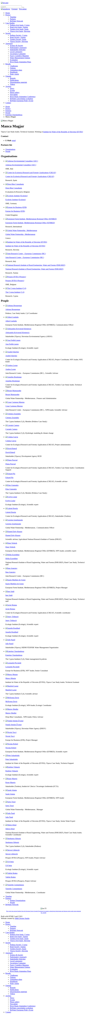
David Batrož (10, 452)
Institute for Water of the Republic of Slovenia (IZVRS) (63, 132)
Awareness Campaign (18, 54)
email (14, 140)
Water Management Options (20, 58)
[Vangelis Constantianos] (14, 885)
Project (7, 15)
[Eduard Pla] (10, 474)
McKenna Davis (11, 701)
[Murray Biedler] (11, 709)
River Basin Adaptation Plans (20, 62)
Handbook (14, 72)
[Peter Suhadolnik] (12, 755)
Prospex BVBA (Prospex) (14, 281)
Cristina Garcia (10, 441)
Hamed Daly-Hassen (12, 535)
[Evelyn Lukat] (11, 497)
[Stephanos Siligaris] (13, 838)
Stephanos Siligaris (12, 842)
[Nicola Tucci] (10, 732)
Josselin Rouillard (11, 632)
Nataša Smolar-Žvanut (13, 725)
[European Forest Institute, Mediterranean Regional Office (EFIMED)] (31, 219)
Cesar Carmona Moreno (14, 406)
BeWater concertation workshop (21, 99)
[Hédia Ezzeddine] (12, 555)
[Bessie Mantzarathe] (13, 391)
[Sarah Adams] (11, 790)
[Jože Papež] (10, 640)
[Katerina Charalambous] (14, 651)
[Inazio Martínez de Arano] (15, 580)
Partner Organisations (17, 900)
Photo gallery (14, 92)
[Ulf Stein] (9, 862)
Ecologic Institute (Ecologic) (15, 200)
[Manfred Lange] (11, 686)
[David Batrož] (11, 448)
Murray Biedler (10, 713)
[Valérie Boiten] (11, 873)
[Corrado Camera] (12, 425)
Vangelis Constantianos (13, 889)
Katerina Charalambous (13, 115)
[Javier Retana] (11, 605)
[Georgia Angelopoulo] (14, 520)
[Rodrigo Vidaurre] (12, 767)
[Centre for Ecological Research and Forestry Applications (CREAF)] (30, 173)
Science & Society (16, 46)
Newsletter (23, 9)
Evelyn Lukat (10, 501)
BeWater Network (16, 21)
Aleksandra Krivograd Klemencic (17, 333)
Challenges (14, 66)
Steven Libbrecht (11, 854)
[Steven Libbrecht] (12, 850)
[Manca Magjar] (11, 674)
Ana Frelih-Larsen (12, 344)
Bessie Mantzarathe (12, 394)
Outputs (8, 76)
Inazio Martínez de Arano (14, 584)
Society (8, 33)
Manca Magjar (10, 678)
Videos (12, 84)
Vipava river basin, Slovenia (20, 31)
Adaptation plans (16, 70)
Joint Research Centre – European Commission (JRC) (24, 257)
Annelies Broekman (12, 381)
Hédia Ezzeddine (11, 559)
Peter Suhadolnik (11, 759)
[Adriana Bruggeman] (13, 306)
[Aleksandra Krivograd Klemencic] (18, 329)
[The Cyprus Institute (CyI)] (15, 288)
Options (13, 68)
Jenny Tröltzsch (11, 620)
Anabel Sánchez (11, 356)
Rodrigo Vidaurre (11, 771)
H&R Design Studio (22, 918)
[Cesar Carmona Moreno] (14, 402)
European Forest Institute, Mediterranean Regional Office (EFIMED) (30, 223)
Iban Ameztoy (10, 572)
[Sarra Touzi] (10, 802)
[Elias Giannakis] (11, 485)
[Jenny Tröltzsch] (11, 617)
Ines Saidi (8, 595)
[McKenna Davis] (12, 698)
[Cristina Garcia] (11, 437)
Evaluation (14, 60)
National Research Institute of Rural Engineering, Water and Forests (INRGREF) (34, 269)
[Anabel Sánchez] (12, 352)
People (7, 113)
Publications (14, 80)
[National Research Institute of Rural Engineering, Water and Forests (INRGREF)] (35, 265)
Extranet (15, 9)
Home (7, 13)
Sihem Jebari (10, 829)
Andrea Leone (10, 369)
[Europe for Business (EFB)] (16, 207)
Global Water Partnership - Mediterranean (20, 234)
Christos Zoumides (12, 418)
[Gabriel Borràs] (11, 508)
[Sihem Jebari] (10, 825)
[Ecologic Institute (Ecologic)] (16, 196)
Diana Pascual (10, 464)
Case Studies (10, 23)
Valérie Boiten (10, 877)
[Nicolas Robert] (11, 744)
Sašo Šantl (9, 817)
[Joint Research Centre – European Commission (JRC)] (25, 254)
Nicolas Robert (10, 748)
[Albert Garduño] (12, 317)
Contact (8, 103)
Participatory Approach (18, 48)
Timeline (13, 17)
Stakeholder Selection (17, 50)
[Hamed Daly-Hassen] (13, 532)
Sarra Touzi (9, 806)
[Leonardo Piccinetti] (13, 663)
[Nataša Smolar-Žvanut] (14, 721)
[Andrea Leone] (11, 365)
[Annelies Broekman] (13, 377)
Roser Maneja (10, 782)
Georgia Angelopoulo (13, 524)
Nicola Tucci (10, 736)
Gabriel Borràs (10, 512)
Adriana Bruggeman (12, 309)
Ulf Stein (8, 865)
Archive (8, 86)
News (12, 88)
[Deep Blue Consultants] (14, 184)
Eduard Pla (9, 478)
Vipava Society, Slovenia (19, 41)
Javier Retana (10, 609)
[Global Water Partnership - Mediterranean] (21, 230)
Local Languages (16, 52)
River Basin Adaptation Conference (22, 97)
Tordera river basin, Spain (19, 29)
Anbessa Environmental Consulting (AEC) (20, 165)
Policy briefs (14, 74)
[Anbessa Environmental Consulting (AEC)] (21, 161)
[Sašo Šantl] (10, 813)
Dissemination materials (18, 82)
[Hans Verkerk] (11, 543)
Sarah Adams (10, 794)
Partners (13, 19)
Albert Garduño (11, 321)
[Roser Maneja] (11, 779)
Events (12, 90)
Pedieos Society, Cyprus (18, 35)
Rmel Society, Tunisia (18, 37)
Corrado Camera (11, 429)
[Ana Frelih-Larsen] (12, 340)
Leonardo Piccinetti (12, 667)
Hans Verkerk (10, 547)
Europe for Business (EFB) (15, 211)
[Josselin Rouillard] (12, 628)
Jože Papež (9, 644)
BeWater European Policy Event (21, 101)
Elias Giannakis (11, 489)
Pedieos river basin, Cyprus (20, 25)
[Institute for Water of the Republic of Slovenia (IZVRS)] (26, 242)
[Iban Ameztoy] (11, 568)
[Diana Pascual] (11, 460)
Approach (9, 43)
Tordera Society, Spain (18, 39)
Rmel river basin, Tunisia (19, 27)
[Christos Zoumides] (13, 414)
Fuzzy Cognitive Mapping (19, 56)
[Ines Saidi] (9, 591)
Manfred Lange (11, 690)
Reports (13, 78)
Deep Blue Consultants (13, 188)
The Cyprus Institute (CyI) (14, 292)
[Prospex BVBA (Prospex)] (15, 277)
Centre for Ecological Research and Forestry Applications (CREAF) (29, 176)
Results (8, 64)
